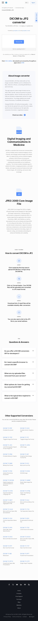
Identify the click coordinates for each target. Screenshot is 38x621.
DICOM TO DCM (25, 471)
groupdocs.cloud (26, 30)
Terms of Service (16, 616)
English (32, 616)
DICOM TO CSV (7, 518)
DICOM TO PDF (7, 428)
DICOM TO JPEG (25, 445)
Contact (25, 616)
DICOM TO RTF (7, 546)
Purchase (19, 599)
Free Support (19, 596)
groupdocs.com (16, 30)
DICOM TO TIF (24, 437)
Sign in (33, 2)
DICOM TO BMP (7, 463)
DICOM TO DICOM (8, 480)
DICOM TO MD (7, 553)
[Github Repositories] (25, 585)
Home (19, 590)
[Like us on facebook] (9, 585)
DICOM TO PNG (7, 454)
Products (19, 593)
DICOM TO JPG (7, 445)
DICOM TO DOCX (25, 537)
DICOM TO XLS (24, 500)
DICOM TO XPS (7, 527)
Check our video (17, 115)
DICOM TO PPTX (8, 561)
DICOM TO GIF (24, 454)
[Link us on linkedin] (21, 585)
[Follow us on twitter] (13, 585)
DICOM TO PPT (24, 553)
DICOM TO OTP (25, 561)
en (26, 2)
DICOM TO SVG (24, 428)
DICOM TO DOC (7, 537)
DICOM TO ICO (24, 463)
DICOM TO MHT (8, 500)
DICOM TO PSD (7, 471)
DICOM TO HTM (8, 491)
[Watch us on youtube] (17, 585)
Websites (19, 605)
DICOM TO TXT (24, 546)
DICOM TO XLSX (8, 509)
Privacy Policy (21, 56)
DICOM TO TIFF (7, 437)
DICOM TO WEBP (25, 480)
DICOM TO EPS (24, 518)
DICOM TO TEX (24, 527)
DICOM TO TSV (24, 509)
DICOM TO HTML (25, 491)
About (19, 608)
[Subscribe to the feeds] (29, 585)
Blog (19, 602)
